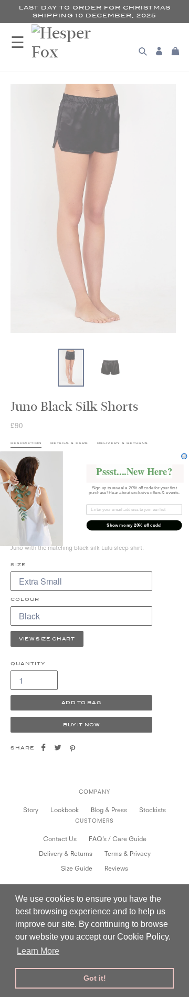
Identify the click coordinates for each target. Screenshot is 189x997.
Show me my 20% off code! (134, 524)
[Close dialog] (184, 456)
